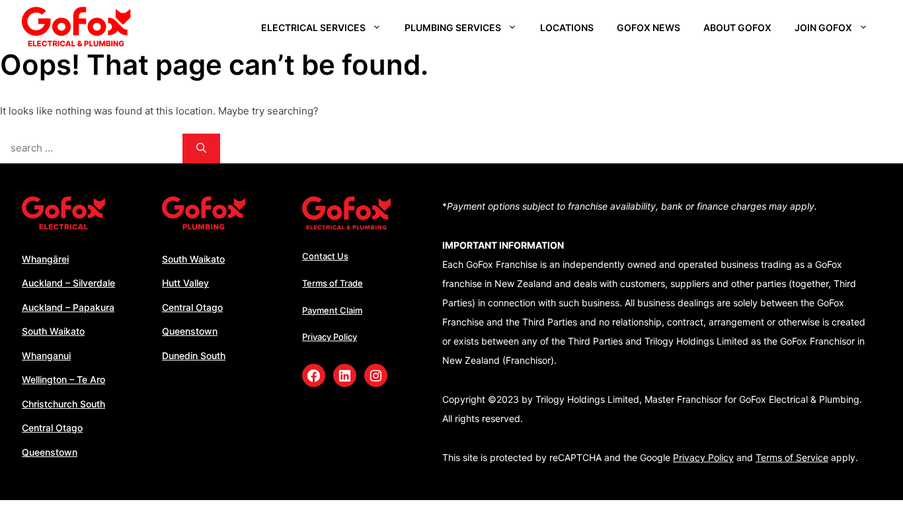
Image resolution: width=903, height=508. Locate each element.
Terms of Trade (332, 283)
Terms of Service (792, 457)
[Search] (201, 148)
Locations (567, 27)
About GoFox (737, 27)
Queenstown (49, 452)
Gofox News (648, 27)
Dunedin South (193, 355)
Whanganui (46, 355)
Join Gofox (823, 27)
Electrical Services (313, 27)
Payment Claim (332, 310)
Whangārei (45, 259)
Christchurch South (63, 403)
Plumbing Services (453, 27)
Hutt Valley (185, 282)
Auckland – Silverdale (68, 282)
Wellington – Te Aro (63, 379)
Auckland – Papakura (68, 307)
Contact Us (325, 256)
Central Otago (52, 427)
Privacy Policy (329, 336)
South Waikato (53, 331)
